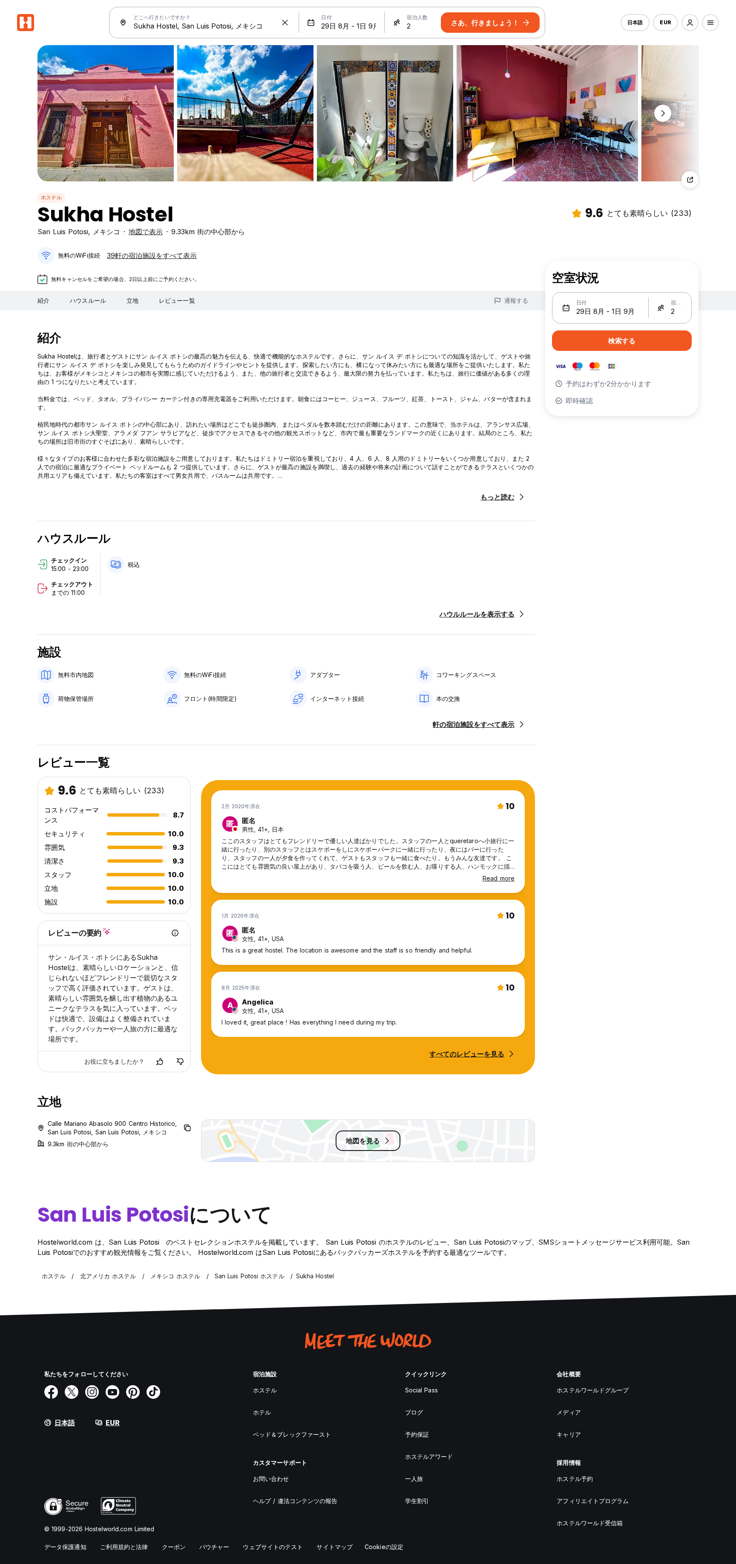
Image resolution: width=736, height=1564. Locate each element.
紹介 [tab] (43, 300)
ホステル (51, 197)
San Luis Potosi (62, 231)
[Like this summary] (159, 1061)
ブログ (414, 1412)
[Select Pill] (690, 22)
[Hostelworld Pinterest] (133, 1392)
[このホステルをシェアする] (690, 179)
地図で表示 (146, 231)
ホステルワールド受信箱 (590, 1523)
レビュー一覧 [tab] (177, 300)
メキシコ (106, 231)
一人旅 (414, 1478)
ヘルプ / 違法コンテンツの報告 (295, 1500)
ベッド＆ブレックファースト (292, 1434)
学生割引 (417, 1500)
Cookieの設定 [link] (384, 1546)
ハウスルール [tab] (88, 300)
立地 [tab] (132, 300)
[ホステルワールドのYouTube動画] (112, 1392)
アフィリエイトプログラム (593, 1500)
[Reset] (285, 22)
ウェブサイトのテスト (273, 1546)
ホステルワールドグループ (593, 1390)
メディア (569, 1412)
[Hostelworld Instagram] (92, 1392)
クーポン (174, 1546)
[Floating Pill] (662, 113)
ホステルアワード (429, 1456)
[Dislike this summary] (180, 1061)
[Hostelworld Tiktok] (153, 1392)
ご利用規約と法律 (124, 1546)
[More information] (175, 933)
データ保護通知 (65, 1546)
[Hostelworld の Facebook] (51, 1392)
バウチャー (214, 1546)
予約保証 (417, 1434)
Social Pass (421, 1390)
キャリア (569, 1434)
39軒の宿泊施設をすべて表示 (152, 255)
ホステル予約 (575, 1478)
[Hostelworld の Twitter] (71, 1392)
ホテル (262, 1412)
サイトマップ (334, 1546)
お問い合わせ (271, 1478)
